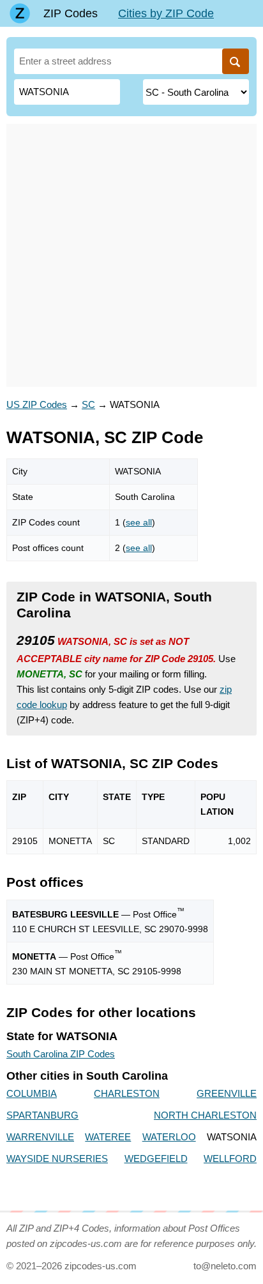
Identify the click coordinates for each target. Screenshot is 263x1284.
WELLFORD (230, 1158)
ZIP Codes (70, 13)
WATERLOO (169, 1136)
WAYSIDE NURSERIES (57, 1158)
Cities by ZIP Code (166, 13)
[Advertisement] (131, 255)
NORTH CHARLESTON (205, 1115)
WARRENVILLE (40, 1136)
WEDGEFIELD (156, 1158)
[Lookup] (235, 61)
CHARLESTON (127, 1093)
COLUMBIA (31, 1093)
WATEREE (108, 1136)
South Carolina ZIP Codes (60, 1053)
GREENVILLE (227, 1093)
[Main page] (19, 13)
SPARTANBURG (42, 1115)
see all (139, 522)
